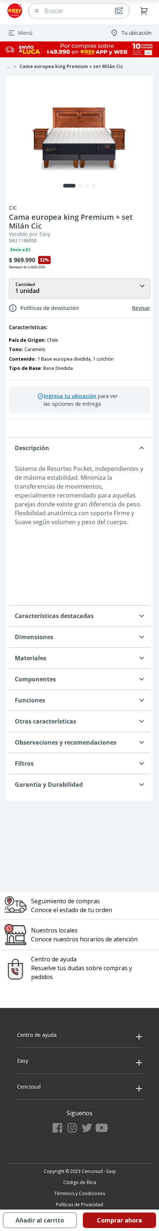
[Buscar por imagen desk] (118, 10)
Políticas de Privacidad (79, 1204)
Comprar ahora (119, 1220)
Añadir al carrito (40, 1220)
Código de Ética (79, 1182)
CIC (13, 208)
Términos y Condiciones (79, 1193)
